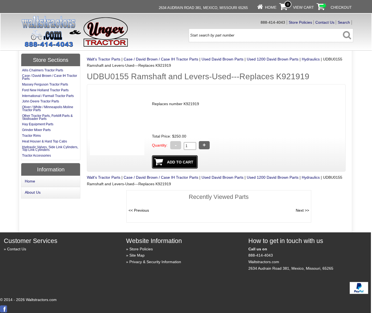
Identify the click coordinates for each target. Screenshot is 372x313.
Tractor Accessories (36, 155)
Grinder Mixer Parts (36, 130)
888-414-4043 (260, 255)
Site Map (137, 255)
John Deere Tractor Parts (40, 101)
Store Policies (300, 22)
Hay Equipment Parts (37, 124)
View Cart (303, 7)
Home (270, 7)
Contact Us (324, 22)
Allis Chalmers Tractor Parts (42, 70)
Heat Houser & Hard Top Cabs (44, 141)
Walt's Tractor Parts (103, 59)
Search (344, 22)
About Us (33, 192)
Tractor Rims (31, 136)
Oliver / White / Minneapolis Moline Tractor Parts (47, 108)
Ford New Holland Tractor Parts (45, 90)
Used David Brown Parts (222, 59)
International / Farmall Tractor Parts (48, 96)
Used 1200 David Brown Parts (272, 59)
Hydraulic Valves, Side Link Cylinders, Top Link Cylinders (50, 148)
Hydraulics (311, 59)
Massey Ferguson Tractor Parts (45, 84)
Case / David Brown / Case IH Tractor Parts (161, 59)
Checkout (341, 7)
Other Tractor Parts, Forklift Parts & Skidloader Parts (47, 117)
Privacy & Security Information (155, 262)
